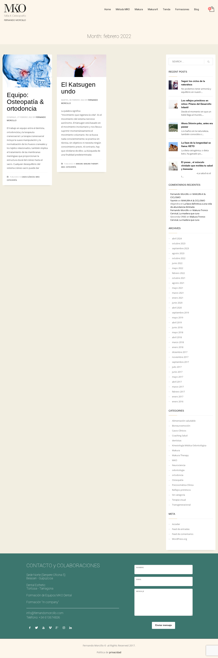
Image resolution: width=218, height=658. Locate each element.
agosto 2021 (178, 282)
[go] (208, 61)
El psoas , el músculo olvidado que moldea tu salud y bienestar (197, 165)
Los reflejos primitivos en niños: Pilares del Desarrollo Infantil (196, 104)
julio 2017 (177, 366)
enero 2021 (177, 297)
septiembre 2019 (180, 312)
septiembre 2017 (180, 361)
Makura (79, 163)
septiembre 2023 (180, 248)
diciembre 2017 (179, 352)
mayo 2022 (177, 268)
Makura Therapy (91, 163)
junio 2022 (177, 263)
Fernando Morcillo (179, 194)
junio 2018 (177, 327)
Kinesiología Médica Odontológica (189, 445)
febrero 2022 (178, 273)
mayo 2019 (177, 317)
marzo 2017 (178, 386)
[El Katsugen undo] (81, 66)
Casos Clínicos (28, 177)
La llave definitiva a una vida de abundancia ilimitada (191, 205)
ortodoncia (177, 475)
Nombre (140, 567)
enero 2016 (177, 401)
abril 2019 (177, 322)
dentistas (176, 440)
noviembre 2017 (180, 357)
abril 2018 (177, 337)
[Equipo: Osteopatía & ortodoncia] (27, 71)
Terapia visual (179, 499)
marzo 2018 (178, 342)
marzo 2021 (178, 292)
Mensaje (140, 591)
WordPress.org (179, 538)
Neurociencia (178, 465)
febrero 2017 (178, 391)
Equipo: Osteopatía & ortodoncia (25, 101)
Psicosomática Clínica (182, 484)
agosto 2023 (178, 253)
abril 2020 (177, 307)
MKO (38, 177)
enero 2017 (177, 396)
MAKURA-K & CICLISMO (193, 200)
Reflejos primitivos (181, 489)
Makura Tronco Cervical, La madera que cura (189, 212)
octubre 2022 (178, 258)
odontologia (178, 470)
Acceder (176, 524)
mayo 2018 (177, 332)
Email (138, 579)
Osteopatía (12, 180)
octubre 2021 (178, 278)
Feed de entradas (181, 529)
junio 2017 (177, 371)
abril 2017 (177, 381)
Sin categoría (178, 494)
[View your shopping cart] (211, 9)
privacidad (115, 652)
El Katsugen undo (78, 88)
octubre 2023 (178, 243)
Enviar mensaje (163, 625)
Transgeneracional (181, 504)
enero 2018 (177, 347)
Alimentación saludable (184, 420)
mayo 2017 (177, 376)
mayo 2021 (177, 287)
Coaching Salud (180, 435)
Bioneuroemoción (181, 425)
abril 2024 (177, 238)
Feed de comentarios (182, 534)
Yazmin (174, 200)
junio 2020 (177, 302)
